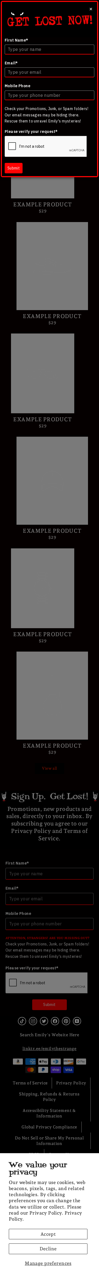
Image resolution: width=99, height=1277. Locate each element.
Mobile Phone (17, 85)
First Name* (16, 40)
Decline (48, 1248)
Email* (11, 63)
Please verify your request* (31, 131)
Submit (13, 168)
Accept (48, 1234)
